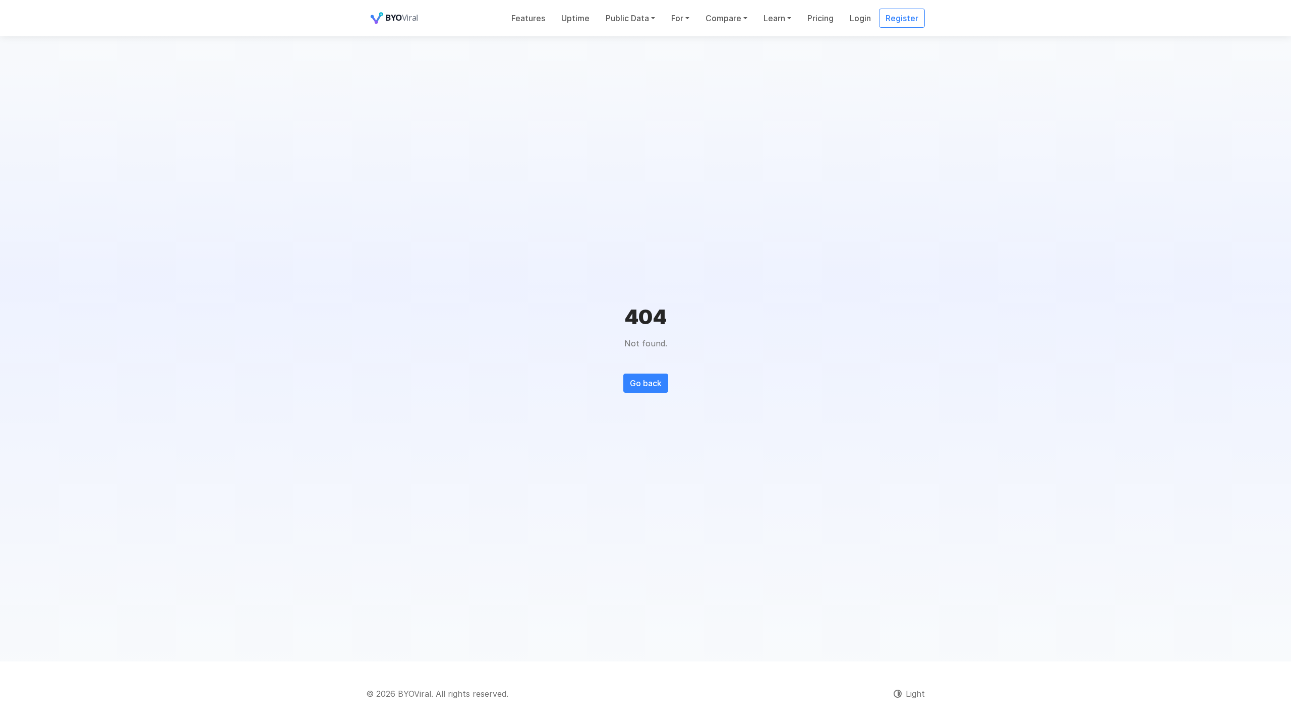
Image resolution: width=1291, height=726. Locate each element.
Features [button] (528, 18)
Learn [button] (774, 18)
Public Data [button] (627, 18)
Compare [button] (723, 18)
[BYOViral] (406, 18)
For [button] (677, 18)
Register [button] (902, 18)
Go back (646, 383)
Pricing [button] (820, 18)
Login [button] (860, 18)
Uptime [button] (575, 18)
